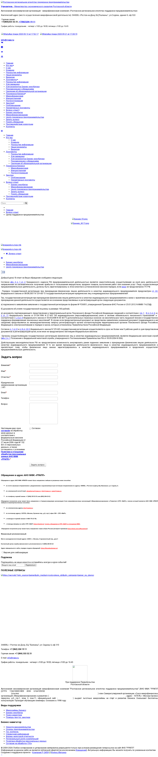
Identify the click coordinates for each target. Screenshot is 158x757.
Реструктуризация (19, 173)
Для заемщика (17, 156)
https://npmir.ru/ (39, 524)
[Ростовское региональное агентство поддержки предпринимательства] (35, 2)
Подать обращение (19, 194)
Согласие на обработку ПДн (19, 743)
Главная (9, 135)
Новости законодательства (18, 727)
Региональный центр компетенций (22, 739)
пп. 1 (142, 313)
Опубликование (18, 177)
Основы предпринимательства (20, 729)
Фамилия (5, 365)
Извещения (81, 750)
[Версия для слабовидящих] (2, 52)
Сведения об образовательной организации (31, 163)
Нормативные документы (23, 180)
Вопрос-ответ (12, 182)
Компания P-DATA (40, 752)
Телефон (5, 398)
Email (3, 392)
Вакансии (15, 149)
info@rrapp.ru (7, 40)
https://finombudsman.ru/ (49, 548)
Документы (11, 152)
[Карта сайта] (2, 56)
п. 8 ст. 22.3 (25, 329)
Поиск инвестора (14, 715)
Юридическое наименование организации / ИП (14, 385)
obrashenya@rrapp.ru (33, 491)
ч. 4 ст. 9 (19, 318)
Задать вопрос (17, 191)
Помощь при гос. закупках (18, 717)
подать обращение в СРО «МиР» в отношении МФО (62, 524)
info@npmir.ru (28, 508)
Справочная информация (17, 734)
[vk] (2, 42)
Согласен (35, 428)
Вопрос (4, 404)
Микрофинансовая (19, 168)
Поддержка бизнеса (15, 166)
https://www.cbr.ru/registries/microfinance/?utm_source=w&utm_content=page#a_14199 (58, 693)
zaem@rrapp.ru (56, 491)
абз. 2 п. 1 (6, 338)
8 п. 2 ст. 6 (150, 313)
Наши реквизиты (19, 147)
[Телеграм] (2, 47)
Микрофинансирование (22, 187)
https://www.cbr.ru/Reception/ (77, 528)
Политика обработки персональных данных (26, 741)
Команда (15, 142)
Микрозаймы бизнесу (16, 710)
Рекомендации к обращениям (25, 161)
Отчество (5, 377)
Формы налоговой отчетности (20, 736)
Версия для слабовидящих (16, 552)
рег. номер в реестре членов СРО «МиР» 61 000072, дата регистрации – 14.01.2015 (87, 696)
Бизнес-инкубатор (19, 184)
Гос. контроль (12, 732)
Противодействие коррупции (19, 196)
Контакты (10, 199)
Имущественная (18, 170)
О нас (13, 140)
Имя (3, 371)
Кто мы (9, 137)
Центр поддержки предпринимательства (30, 189)
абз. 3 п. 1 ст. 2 (17, 282)
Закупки (9, 175)
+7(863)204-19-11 (27, 22)
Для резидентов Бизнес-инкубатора (27, 159)
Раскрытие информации (22, 144)
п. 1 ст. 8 (14, 329)
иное (124, 287)
